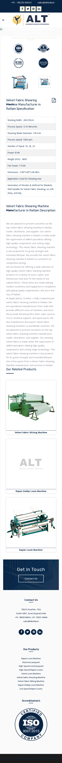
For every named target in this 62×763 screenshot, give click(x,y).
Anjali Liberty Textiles (30, 758)
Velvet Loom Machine (31, 673)
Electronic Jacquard (31, 662)
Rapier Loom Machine (31, 549)
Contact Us (31, 578)
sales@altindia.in (46, 2)
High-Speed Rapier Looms (31, 669)
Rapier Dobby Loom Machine (31, 491)
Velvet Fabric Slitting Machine (31, 432)
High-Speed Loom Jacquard (31, 666)
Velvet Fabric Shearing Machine (31, 677)
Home (6, 37)
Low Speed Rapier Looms (31, 688)
